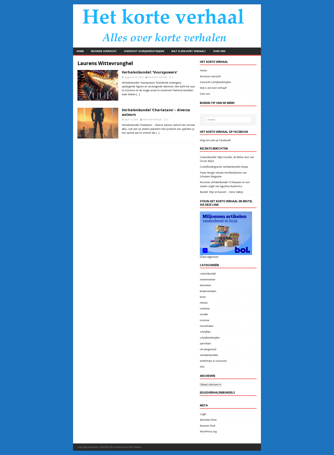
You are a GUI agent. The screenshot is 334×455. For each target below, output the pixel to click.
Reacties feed (207, 425)
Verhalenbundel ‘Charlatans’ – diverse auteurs (156, 112)
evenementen (207, 279)
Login (203, 414)
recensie (204, 320)
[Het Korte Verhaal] (165, 45)
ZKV (202, 366)
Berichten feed (208, 419)
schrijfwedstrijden (210, 337)
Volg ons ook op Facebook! (215, 140)
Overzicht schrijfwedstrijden (144, 51)
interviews (205, 285)
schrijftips (205, 331)
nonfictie (205, 308)
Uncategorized (208, 349)
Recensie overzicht (104, 51)
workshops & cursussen (213, 360)
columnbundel (208, 273)
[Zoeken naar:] (228, 120)
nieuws (204, 302)
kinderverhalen (208, 291)
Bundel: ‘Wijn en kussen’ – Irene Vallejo (221, 192)
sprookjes (205, 343)
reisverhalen (206, 326)
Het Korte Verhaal (157, 77)
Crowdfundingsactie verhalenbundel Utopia (224, 166)
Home (80, 51)
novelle (204, 314)
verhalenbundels (209, 355)
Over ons (219, 51)
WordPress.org (208, 431)
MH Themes (135, 447)
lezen (203, 297)
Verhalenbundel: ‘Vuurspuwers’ (149, 72)
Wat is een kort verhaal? (188, 51)
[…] (138, 94)
